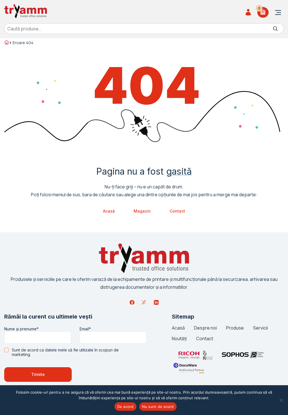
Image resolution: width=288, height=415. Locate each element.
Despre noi (205, 328)
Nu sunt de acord (158, 406)
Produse (235, 328)
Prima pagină (6, 43)
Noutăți (179, 338)
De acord (125, 406)
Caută (275, 28)
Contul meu (249, 12)
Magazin (142, 211)
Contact (177, 211)
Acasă (109, 211)
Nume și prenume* (21, 329)
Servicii (260, 328)
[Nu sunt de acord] (281, 400)
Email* (85, 329)
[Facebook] (132, 302)
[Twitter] (144, 302)
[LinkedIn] (156, 302)
